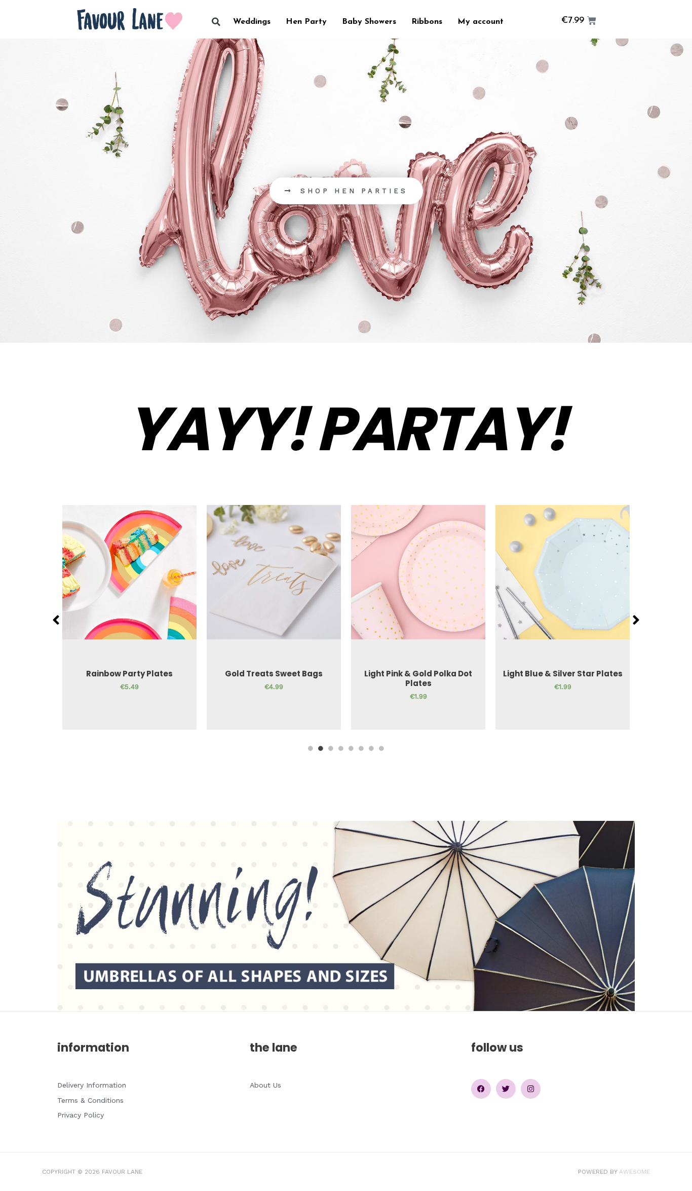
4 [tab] (341, 748)
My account (480, 22)
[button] (216, 22)
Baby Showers (369, 22)
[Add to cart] (186, 544)
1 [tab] (310, 748)
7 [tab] (371, 748)
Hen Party (306, 22)
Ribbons (426, 22)
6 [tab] (361, 748)
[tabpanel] (129, 617)
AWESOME (634, 1171)
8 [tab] (381, 748)
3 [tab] (331, 748)
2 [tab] (321, 748)
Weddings (252, 22)
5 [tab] (351, 748)
